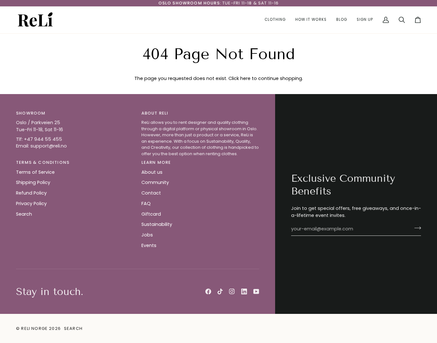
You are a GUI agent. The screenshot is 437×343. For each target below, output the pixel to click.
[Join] (415, 228)
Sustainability (156, 224)
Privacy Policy (31, 203)
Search (24, 214)
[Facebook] (208, 291)
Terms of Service (35, 172)
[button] (275, 19)
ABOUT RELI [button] (155, 113)
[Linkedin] (244, 291)
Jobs (147, 235)
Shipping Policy (33, 182)
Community (155, 182)
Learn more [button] (156, 162)
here (245, 78)
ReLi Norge (34, 328)
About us (152, 172)
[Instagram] (232, 291)
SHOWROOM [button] (30, 113)
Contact (151, 193)
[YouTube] (256, 291)
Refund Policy (31, 193)
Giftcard (151, 214)
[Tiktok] (220, 291)
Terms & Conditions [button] (42, 162)
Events (148, 245)
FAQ (146, 203)
